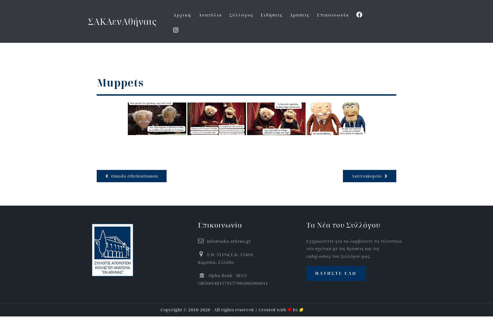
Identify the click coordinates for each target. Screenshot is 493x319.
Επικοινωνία (333, 15)
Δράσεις (300, 15)
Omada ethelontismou (134, 176)
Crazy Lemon (318, 309)
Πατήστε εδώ (336, 273)
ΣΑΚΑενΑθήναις (122, 21)
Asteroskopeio (366, 176)
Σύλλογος (241, 15)
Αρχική (182, 15)
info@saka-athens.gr (229, 241)
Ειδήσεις (271, 15)
